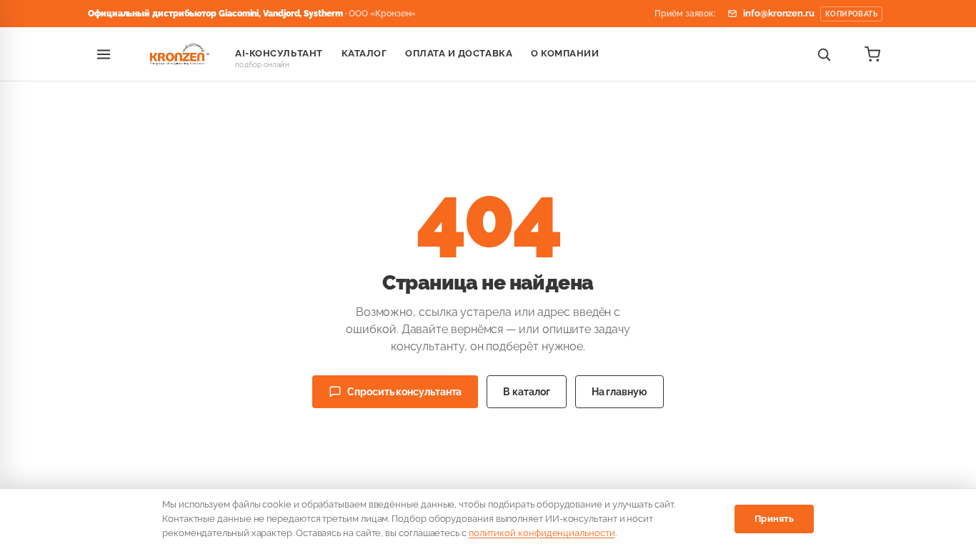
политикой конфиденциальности (542, 533)
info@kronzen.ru (810, 13)
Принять (774, 518)
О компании (565, 53)
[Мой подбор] (872, 54)
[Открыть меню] (103, 54)
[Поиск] (824, 54)
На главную (619, 391)
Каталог (364, 53)
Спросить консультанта (404, 391)
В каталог (526, 391)
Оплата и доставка (458, 53)
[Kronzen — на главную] (177, 54)
